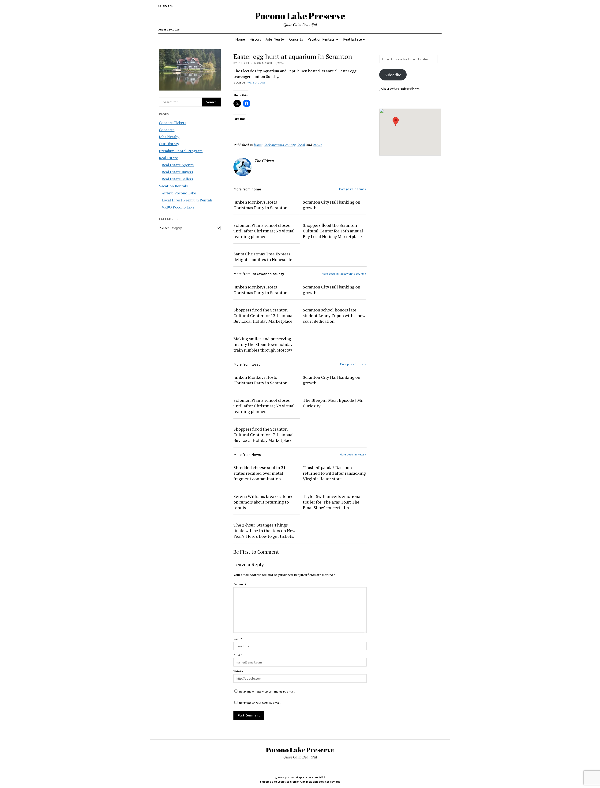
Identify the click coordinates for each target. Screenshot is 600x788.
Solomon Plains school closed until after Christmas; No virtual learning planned (264, 230)
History (255, 39)
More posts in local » (353, 364)
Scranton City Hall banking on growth (331, 204)
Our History (169, 143)
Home (240, 39)
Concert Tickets (172, 122)
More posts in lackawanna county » (344, 273)
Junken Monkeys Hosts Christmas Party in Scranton (260, 204)
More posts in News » (353, 454)
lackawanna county (280, 145)
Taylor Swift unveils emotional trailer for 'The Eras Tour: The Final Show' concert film (332, 501)
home (258, 145)
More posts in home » (353, 189)
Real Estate (352, 39)
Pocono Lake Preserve (300, 16)
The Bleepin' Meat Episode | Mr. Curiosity (333, 403)
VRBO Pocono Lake (178, 207)
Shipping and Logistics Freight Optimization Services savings (300, 781)
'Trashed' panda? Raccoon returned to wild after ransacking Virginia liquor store (334, 473)
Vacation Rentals (321, 39)
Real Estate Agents (178, 164)
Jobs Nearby (275, 39)
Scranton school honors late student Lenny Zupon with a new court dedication (334, 315)
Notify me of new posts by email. (260, 703)
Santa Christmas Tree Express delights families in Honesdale (262, 256)
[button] (396, 121)
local (301, 145)
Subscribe (393, 74)
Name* (237, 639)
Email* (237, 655)
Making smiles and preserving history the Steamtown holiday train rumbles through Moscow (262, 344)
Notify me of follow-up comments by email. (267, 691)
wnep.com (256, 82)
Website (238, 671)
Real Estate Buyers (177, 171)
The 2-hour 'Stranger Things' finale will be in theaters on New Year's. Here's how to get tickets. (264, 530)
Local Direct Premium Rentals (187, 200)
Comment (239, 584)
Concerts (296, 39)
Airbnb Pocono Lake (179, 193)
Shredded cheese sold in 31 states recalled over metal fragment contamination (259, 473)
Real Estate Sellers (177, 179)
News (317, 145)
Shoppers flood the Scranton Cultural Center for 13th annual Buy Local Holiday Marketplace (333, 230)
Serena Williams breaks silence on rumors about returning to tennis (263, 501)
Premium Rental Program (180, 150)
